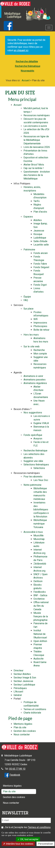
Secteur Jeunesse (23, 681)
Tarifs (36, 201)
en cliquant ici (21, 50)
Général (18, 695)
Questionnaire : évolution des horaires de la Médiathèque (37, 175)
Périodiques (20, 688)
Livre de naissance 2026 (37, 147)
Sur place (28, 308)
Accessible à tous (33, 532)
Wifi (35, 319)
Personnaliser (45, 843)
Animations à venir (33, 376)
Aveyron (37, 438)
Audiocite (38, 658)
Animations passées (35, 379)
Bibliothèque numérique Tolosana (40, 524)
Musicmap (39, 539)
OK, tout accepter (29, 839)
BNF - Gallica (40, 595)
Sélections (39, 468)
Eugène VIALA (41, 423)
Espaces (28, 216)
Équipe (27, 296)
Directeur (18, 670)
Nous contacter (22, 734)
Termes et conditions (35, 709)
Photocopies (40, 326)
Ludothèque (39, 237)
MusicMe (38, 535)
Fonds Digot (40, 284)
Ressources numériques (37, 115)
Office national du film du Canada (41, 606)
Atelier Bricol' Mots (34, 164)
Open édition (40, 641)
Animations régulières (35, 383)
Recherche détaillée (27, 61)
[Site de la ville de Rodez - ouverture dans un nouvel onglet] (15, 4)
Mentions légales (23, 723)
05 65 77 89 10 (17, 768)
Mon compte (40, 353)
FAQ (26, 300)
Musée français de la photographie (40, 616)
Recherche (39, 350)
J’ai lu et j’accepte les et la (27, 829)
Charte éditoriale (32, 712)
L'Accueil (18, 691)
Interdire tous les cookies (19, 843)
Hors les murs (31, 334)
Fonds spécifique (33, 435)
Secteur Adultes (22, 674)
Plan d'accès (40, 211)
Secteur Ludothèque (24, 684)
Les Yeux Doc (40, 480)
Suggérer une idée (33, 461)
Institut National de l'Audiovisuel (40, 634)
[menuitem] (27, 61)
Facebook (15, 774)
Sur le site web (32, 346)
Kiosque (37, 234)
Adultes (37, 220)
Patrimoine (29, 249)
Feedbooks (39, 591)
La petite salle (41, 244)
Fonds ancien (40, 253)
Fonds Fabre (40, 263)
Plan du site (20, 727)
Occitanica (38, 598)
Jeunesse (38, 230)
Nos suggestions (33, 412)
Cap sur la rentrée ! (34, 168)
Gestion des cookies (25, 730)
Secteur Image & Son (25, 677)
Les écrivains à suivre (35, 126)
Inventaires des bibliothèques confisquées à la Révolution (41, 509)
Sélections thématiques (36, 464)
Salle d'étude (40, 241)
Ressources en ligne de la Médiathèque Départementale (36, 140)
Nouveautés (27, 70)
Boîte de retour (41, 329)
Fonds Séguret (41, 267)
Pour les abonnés (33, 476)
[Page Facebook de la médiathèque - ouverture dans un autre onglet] (6, 774)
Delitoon (37, 581)
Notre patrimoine (32, 484)
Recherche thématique (27, 66)
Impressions (40, 322)
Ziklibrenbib (39, 563)
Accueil (17, 104)
